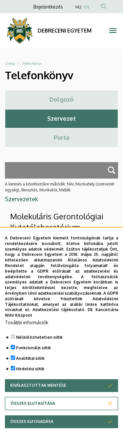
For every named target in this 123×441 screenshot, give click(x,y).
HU (78, 7)
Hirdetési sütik (30, 368)
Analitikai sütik (30, 358)
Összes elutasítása (32, 403)
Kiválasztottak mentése (38, 385)
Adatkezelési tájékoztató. (58, 309)
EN (86, 7)
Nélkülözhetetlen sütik (39, 337)
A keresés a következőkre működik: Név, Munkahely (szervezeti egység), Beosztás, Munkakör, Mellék (59, 187)
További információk (26, 322)
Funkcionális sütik (33, 347)
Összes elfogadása (31, 421)
